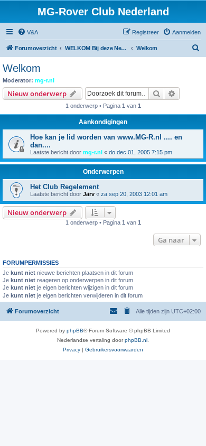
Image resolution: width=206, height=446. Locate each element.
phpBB (75, 330)
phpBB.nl (136, 340)
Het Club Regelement (64, 187)
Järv (89, 194)
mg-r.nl (44, 80)
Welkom (22, 68)
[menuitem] (27, 32)
